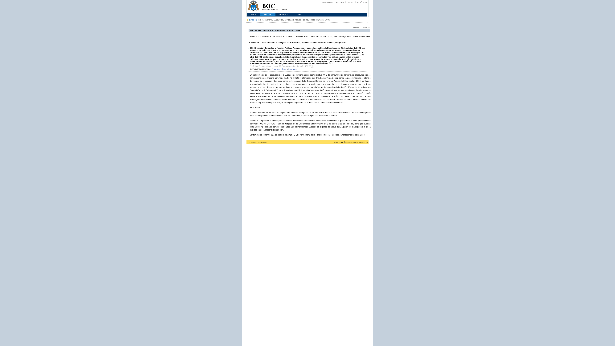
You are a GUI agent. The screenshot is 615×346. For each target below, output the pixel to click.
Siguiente (365, 27)
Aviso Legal (338, 142)
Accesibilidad (327, 2)
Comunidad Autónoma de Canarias (253, 6)
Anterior (356, 27)
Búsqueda (284, 15)
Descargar (292, 69)
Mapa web (340, 2)
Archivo (268, 15)
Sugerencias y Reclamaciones (356, 142)
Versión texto (362, 2)
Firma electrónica (279, 69)
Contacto (350, 2)
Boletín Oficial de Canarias (274, 6)
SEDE (299, 15)
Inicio (254, 15)
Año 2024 (278, 20)
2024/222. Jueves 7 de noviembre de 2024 (304, 20)
